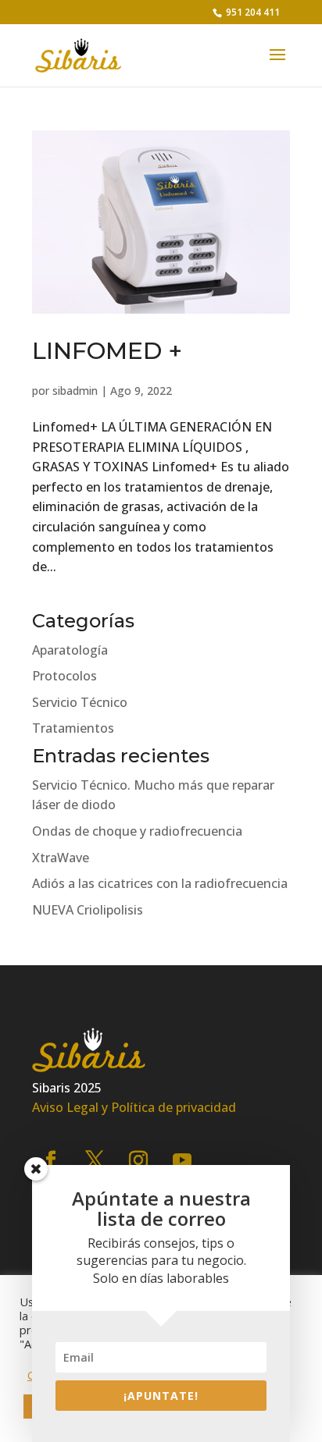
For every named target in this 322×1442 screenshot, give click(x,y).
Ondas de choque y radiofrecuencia (137, 831)
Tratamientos (73, 728)
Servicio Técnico (79, 702)
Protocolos (64, 675)
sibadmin (75, 390)
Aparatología (70, 650)
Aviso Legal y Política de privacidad (134, 1107)
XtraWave (60, 857)
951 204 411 (252, 12)
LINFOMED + (107, 350)
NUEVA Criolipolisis (87, 909)
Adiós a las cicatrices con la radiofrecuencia (160, 883)
